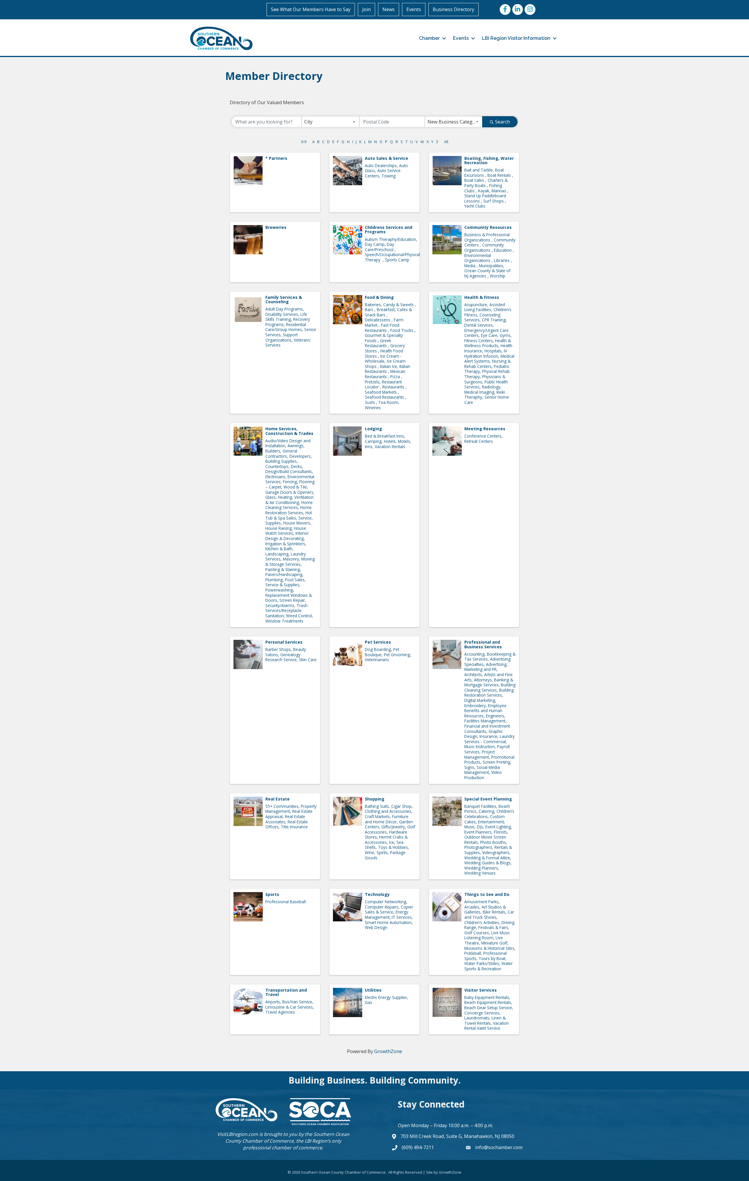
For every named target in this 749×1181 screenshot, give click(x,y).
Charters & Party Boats (486, 182)
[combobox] (330, 121)
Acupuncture (475, 304)
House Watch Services (285, 530)
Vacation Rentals (390, 446)
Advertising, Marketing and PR (486, 666)
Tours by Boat (492, 958)
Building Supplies (281, 461)
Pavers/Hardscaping (283, 574)
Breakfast (386, 309)
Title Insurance (294, 826)
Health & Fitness (481, 297)
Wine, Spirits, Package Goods (385, 855)
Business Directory (453, 9)
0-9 (303, 141)
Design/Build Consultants (288, 471)
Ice (391, 842)
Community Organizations (484, 247)
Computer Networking (385, 901)
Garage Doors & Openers (289, 492)
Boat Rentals (499, 175)
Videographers (495, 852)
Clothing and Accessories (388, 811)
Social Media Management (482, 770)
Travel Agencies (280, 1012)
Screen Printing (496, 762)
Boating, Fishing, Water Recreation (489, 160)
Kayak (483, 190)
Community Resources (488, 227)
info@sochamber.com (499, 1147)
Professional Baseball (285, 901)
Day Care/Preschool (380, 246)
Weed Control (299, 615)
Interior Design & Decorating (287, 535)
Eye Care (489, 335)
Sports (272, 894)
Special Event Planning (488, 799)
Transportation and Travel (286, 992)
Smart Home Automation (388, 922)
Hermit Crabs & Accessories (386, 839)
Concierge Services (481, 1013)
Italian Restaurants (387, 369)
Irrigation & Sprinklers (285, 543)
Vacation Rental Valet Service (486, 1025)
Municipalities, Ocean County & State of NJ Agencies (487, 271)
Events (413, 9)
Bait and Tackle (478, 170)
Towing (389, 176)
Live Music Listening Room (487, 935)
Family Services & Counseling (283, 299)
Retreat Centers (478, 441)
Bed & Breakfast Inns (384, 436)
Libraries (502, 260)
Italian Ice (388, 366)
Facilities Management (484, 721)
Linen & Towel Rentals (485, 1020)
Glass (270, 497)
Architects (473, 674)
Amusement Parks (481, 901)
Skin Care (308, 659)
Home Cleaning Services (289, 505)
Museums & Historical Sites (489, 948)
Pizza (395, 376)
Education (503, 250)
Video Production (483, 774)
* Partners (276, 158)
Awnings (295, 445)
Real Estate (277, 799)
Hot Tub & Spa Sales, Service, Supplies (289, 518)
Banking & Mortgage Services (488, 682)
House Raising (278, 528)
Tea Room (388, 402)
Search (502, 122)
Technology (377, 894)
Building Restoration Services (489, 692)
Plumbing (274, 579)
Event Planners (478, 832)
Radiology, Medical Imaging (482, 389)
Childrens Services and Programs (388, 229)
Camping (373, 441)
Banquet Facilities (480, 806)
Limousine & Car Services (289, 1007)
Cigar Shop (401, 806)
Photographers (478, 847)
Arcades (471, 907)
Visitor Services (480, 990)
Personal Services (284, 642)
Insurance (488, 736)
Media (470, 265)
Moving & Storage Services (290, 561)
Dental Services (478, 325)
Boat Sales (474, 180)
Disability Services (281, 314)
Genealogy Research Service (282, 657)
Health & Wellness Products (487, 343)
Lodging (373, 428)
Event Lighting (498, 826)
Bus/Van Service (297, 1002)
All (446, 141)
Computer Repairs (381, 907)
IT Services (402, 917)
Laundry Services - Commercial (489, 738)
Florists (500, 832)
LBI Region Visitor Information (516, 38)
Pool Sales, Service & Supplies (285, 582)
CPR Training (494, 320)
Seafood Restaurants (385, 397)
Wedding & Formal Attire (487, 858)
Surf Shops (494, 201)
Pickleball (472, 953)
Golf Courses (476, 932)
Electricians (275, 476)
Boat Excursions (484, 172)
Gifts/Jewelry (393, 826)
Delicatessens (378, 320)
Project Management (479, 754)
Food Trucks (402, 330)
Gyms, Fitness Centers (488, 337)
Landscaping (276, 554)
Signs (469, 767)
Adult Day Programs (284, 309)
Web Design (376, 927)
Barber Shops (278, 649)
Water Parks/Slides (481, 963)
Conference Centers (482, 436)
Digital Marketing (479, 700)
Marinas (499, 190)
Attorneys (483, 680)
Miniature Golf (494, 943)
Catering (486, 811)
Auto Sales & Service (386, 158)
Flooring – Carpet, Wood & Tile (290, 484)
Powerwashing (279, 590)
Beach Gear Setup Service (488, 1007)
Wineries (373, 407)
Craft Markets (377, 816)
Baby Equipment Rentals (486, 997)
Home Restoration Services (288, 510)
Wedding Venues (480, 873)
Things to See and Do (486, 894)
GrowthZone (388, 1051)
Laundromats (476, 1018)
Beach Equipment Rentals (487, 1002)
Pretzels (372, 382)
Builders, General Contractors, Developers (288, 453)
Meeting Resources (484, 428)
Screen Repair (292, 600)
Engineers (495, 716)
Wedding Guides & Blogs (487, 862)
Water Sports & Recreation (488, 966)
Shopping (374, 799)
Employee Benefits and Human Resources (485, 711)
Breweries (275, 227)
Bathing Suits (377, 806)
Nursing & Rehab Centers (487, 363)
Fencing (290, 481)
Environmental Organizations (478, 258)
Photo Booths (493, 842)
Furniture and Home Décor (386, 819)
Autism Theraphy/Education (390, 239)
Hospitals (493, 351)
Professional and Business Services (483, 644)
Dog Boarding (378, 649)
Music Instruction (479, 746)
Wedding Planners (481, 868)
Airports (272, 1002)
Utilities (373, 990)
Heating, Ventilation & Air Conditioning (289, 499)
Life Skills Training (286, 316)
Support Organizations (281, 337)
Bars (369, 309)
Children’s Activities (481, 922)
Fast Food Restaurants (382, 327)
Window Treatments (284, 621)
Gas (368, 1002)
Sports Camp (397, 260)
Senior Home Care (486, 399)
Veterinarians (377, 659)
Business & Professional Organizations (487, 237)
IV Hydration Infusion (485, 353)
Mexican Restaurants (385, 373)
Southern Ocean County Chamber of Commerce (287, 1137)
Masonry (291, 559)
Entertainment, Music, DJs (484, 824)
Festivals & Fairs (493, 927)
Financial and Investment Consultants (487, 728)
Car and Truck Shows (489, 914)
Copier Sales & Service (389, 909)
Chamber (429, 38)
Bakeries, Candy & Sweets (390, 304)
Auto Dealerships (381, 165)
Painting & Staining (282, 569)
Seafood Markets (381, 392)
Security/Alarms (279, 605)
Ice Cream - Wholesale (383, 358)
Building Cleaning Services (490, 687)
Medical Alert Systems (489, 358)
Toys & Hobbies (393, 847)
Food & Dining (379, 297)
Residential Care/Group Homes (285, 327)
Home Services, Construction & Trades (289, 431)
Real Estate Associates (285, 819)
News (388, 9)
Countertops (276, 466)
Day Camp (374, 244)
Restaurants (394, 387)
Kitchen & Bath (278, 548)
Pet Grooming (397, 654)
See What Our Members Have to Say (311, 9)
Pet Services (378, 642)
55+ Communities (281, 806)
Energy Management (386, 914)
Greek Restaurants (378, 343)
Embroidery (475, 705)
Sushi (370, 402)
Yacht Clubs (474, 206)
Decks (296, 466)
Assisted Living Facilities (484, 307)
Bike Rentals (494, 912)
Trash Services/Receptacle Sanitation (286, 610)
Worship (497, 276)
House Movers (296, 523)
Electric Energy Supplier (386, 997)
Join (366, 9)
